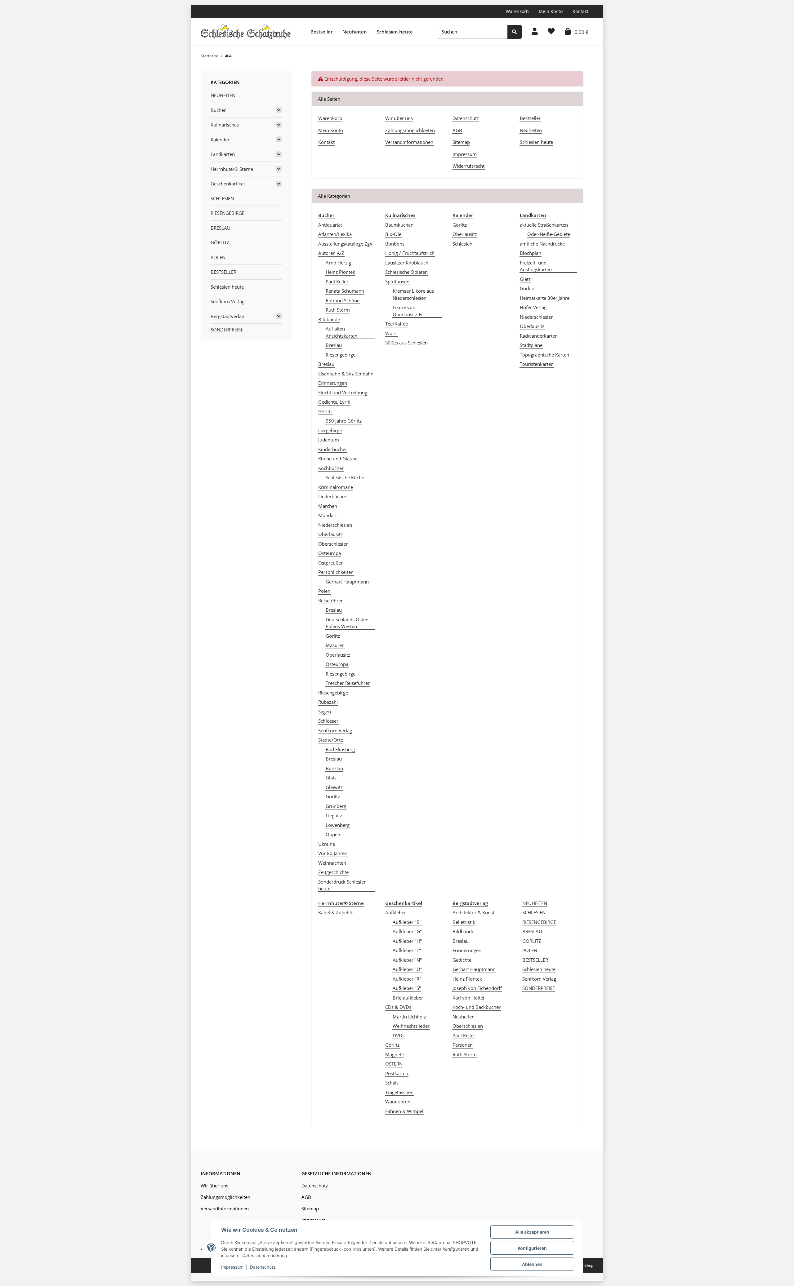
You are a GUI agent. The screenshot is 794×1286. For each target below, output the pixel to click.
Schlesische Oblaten (406, 272)
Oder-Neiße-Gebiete (548, 234)
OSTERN (394, 1064)
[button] (535, 32)
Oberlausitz (330, 534)
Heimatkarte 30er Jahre (544, 298)
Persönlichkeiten (336, 572)
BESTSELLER (535, 960)
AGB (457, 130)
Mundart (327, 515)
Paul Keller (337, 281)
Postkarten (396, 1073)
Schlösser (328, 721)
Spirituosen (397, 281)
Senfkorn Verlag (335, 730)
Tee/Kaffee (396, 324)
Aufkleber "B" (407, 922)
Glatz (331, 777)
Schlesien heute (395, 32)
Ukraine (326, 844)
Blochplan (530, 253)
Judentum (328, 440)
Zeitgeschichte (333, 872)
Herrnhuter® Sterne (232, 169)
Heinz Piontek (340, 272)
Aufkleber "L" (407, 950)
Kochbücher (331, 468)
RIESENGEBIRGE (539, 922)
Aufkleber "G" (407, 931)
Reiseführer (330, 600)
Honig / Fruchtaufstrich (410, 253)
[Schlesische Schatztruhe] (246, 31)
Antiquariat (330, 225)
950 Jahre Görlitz (344, 421)
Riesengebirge (340, 355)
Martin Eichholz (409, 1016)
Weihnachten (332, 863)
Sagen (324, 711)
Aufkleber (395, 912)
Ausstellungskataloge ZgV (345, 244)
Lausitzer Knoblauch (406, 262)
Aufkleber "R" (407, 979)
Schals (392, 1083)
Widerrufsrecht (468, 166)
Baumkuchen (399, 225)
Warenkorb (517, 11)
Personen (463, 1045)
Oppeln (333, 834)
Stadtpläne (531, 345)
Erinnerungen (332, 383)
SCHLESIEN (534, 912)
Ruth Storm (338, 310)
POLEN (529, 950)
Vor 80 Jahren (332, 853)
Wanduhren (397, 1101)
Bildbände (329, 319)
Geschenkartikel (228, 183)
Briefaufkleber (408, 998)
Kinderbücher (332, 449)
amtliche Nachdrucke (542, 244)
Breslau (334, 345)
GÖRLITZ (531, 941)
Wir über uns (399, 118)
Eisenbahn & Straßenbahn (345, 373)
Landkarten (223, 154)
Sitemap (461, 142)
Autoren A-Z (331, 253)
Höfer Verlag (533, 307)
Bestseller (321, 32)
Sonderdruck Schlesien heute (342, 885)
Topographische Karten (544, 355)
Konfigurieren (532, 1248)
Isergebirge (330, 430)
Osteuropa (329, 553)
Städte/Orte (330, 740)
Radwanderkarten (539, 336)
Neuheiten (354, 32)
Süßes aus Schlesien (406, 342)
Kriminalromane (335, 487)
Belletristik (464, 922)
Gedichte (462, 960)
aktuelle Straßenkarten (544, 225)
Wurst (391, 333)
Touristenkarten (537, 364)
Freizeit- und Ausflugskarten (536, 266)
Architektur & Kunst (473, 912)
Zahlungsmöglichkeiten (410, 130)
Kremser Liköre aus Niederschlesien (413, 294)
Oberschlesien (333, 544)
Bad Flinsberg (340, 749)
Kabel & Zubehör (336, 912)
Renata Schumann (345, 291)
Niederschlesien (335, 525)
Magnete (394, 1054)
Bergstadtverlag (227, 316)
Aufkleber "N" (407, 960)
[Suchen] (514, 32)
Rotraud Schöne (342, 300)
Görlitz (325, 411)
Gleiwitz (334, 787)
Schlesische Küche (345, 477)
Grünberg (336, 806)
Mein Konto (551, 11)
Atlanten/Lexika (335, 234)
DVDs (398, 1035)
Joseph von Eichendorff (477, 988)
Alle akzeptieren (532, 1232)
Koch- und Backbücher (477, 1007)
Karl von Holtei (468, 998)
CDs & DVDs (398, 1007)
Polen (324, 591)
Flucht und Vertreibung (342, 392)
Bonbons (394, 244)
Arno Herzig (338, 262)
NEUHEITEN (534, 903)
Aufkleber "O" (407, 969)
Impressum (465, 154)
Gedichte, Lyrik (334, 402)
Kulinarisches (225, 125)
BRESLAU (532, 931)
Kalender (220, 139)
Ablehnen (532, 1264)
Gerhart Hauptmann (347, 582)
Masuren (335, 645)
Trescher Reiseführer (348, 683)
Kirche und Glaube (338, 458)
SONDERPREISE (538, 988)
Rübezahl (328, 702)
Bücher (218, 110)
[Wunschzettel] (551, 32)
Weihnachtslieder (411, 1026)
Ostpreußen (331, 563)
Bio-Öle (393, 234)
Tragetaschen (399, 1092)
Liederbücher (332, 496)
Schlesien (462, 244)
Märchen (327, 506)
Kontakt (580, 11)
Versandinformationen (409, 142)
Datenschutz (466, 118)
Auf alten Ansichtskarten (341, 332)
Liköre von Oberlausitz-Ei (407, 310)
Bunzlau (334, 768)
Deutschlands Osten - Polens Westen (348, 623)
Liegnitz (334, 815)
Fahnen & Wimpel (404, 1111)
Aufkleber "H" (407, 941)
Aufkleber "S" (407, 988)
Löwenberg (338, 825)
